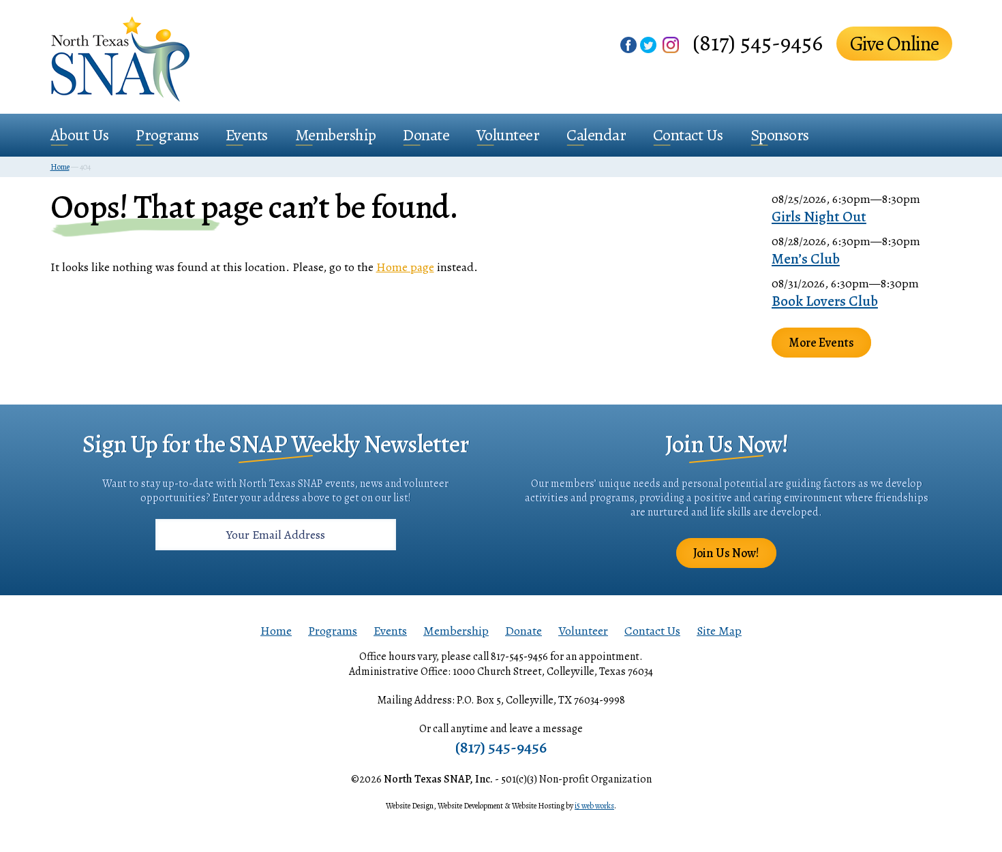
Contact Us (688, 135)
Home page (405, 267)
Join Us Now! (726, 553)
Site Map (719, 630)
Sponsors (779, 135)
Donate (426, 135)
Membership (335, 135)
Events (247, 135)
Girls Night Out (819, 216)
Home (276, 630)
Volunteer (508, 135)
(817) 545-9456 (758, 43)
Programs (167, 135)
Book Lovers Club (825, 301)
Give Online (894, 43)
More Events (821, 342)
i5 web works (594, 805)
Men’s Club (806, 258)
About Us (79, 135)
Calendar (596, 135)
